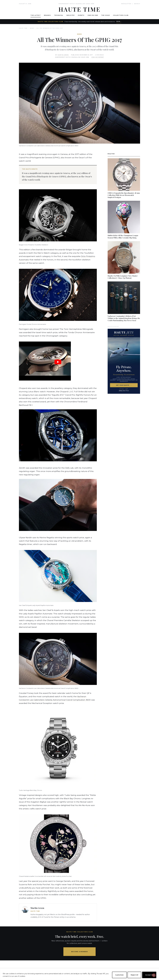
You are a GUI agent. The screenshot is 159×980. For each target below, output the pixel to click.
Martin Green (63, 55)
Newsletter (126, 3)
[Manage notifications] (154, 975)
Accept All (149, 975)
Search (137, 3)
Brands (47, 15)
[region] (79, 974)
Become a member (79, 951)
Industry (70, 15)
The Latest (36, 15)
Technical (58, 15)
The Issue (105, 15)
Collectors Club (120, 15)
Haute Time (23, 28)
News (32, 28)
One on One (93, 15)
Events (81, 15)
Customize (119, 975)
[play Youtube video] (58, 362)
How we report (97, 57)
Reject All (134, 975)
